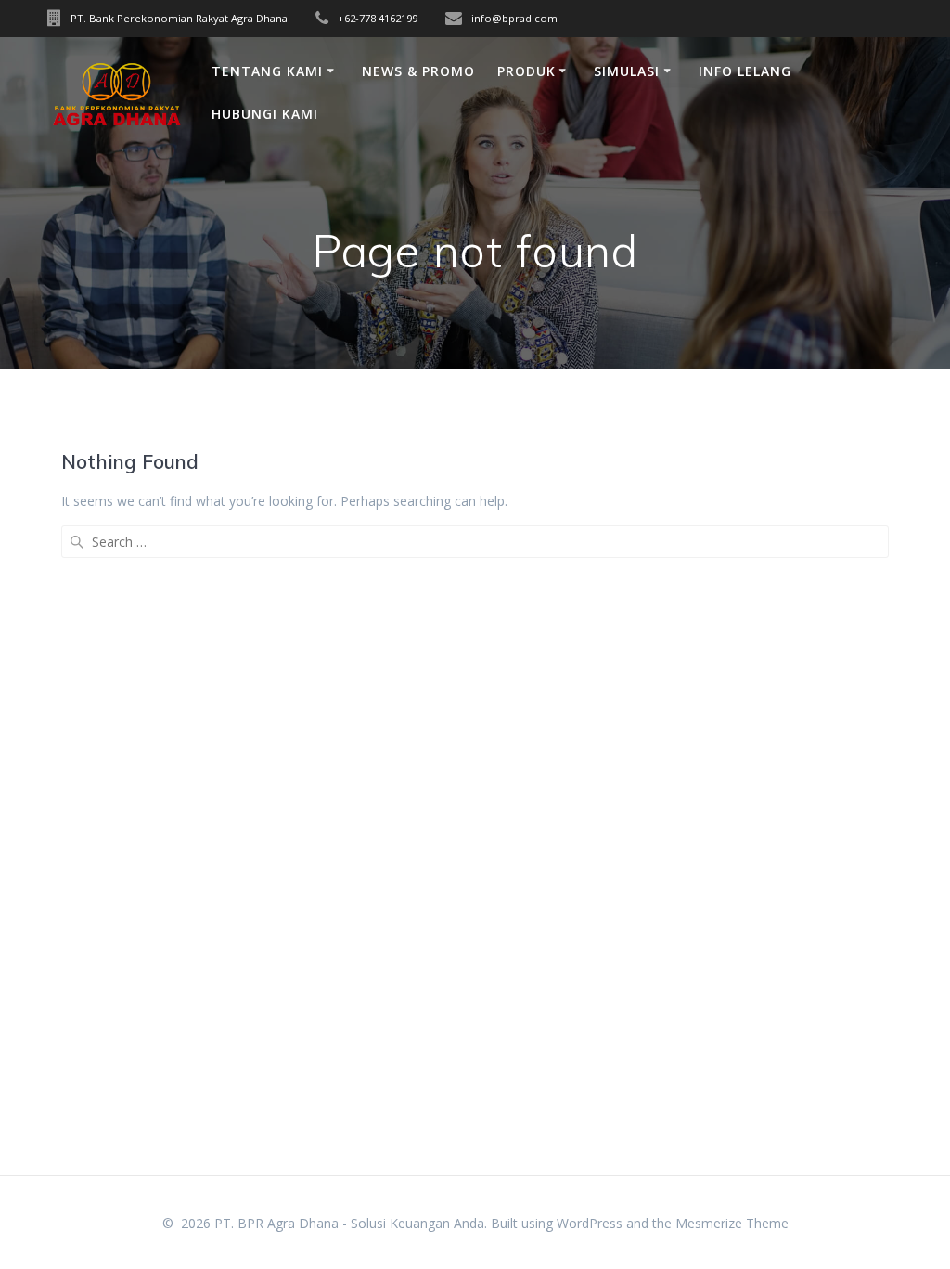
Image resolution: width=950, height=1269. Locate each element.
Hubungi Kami (265, 114)
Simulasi (627, 71)
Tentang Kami (267, 71)
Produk (526, 71)
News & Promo (418, 71)
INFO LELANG (745, 71)
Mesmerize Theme (732, 1223)
